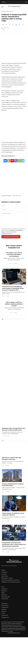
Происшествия (5, 596)
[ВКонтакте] (5, 160)
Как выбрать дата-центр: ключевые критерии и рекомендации (14, 254)
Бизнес (11, 11)
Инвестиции (4, 605)
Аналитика (4, 588)
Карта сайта (4, 576)
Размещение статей (6, 578)
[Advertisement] (14, 48)
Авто (2, 587)
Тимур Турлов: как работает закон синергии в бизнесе (13, 514)
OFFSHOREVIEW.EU (14, 562)
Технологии (4, 615)
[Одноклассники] (8, 160)
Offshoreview (5, 11)
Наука (3, 592)
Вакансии (4, 590)
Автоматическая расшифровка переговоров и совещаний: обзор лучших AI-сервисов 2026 (13, 288)
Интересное (4, 607)
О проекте (4, 572)
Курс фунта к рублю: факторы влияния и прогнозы (11, 458)
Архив (3, 570)
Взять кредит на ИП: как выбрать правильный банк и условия (14, 304)
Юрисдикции (5, 617)
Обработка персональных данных (10, 582)
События (3, 611)
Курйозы (3, 609)
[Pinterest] (12, 160)
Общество (4, 594)
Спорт (3, 613)
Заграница (4, 603)
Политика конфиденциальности (10, 580)
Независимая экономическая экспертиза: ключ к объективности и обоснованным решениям (14, 544)
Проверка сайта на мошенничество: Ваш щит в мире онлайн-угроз (13, 429)
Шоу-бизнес (4, 598)
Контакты (4, 574)
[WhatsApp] (19, 160)
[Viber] (15, 160)
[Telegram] (22, 160)
